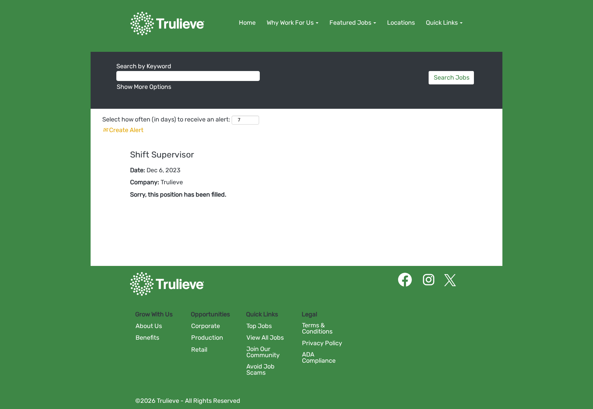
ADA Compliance (319, 357)
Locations (401, 22)
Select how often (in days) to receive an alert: (166, 119)
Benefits (147, 337)
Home (247, 22)
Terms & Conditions (317, 328)
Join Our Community (263, 352)
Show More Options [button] (144, 87)
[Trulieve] (167, 23)
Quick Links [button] (442, 22)
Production (207, 337)
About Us (149, 326)
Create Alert (125, 130)
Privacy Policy (322, 343)
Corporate (205, 326)
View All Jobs (265, 337)
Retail (199, 349)
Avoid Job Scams (260, 369)
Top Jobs (259, 326)
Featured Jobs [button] (351, 22)
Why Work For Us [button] (291, 22)
